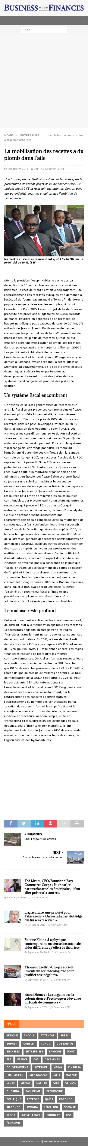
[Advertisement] (44, 81)
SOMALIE (70, 1107)
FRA (8, 1059)
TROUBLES (53, 1115)
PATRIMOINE (54, 1091)
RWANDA (32, 1107)
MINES (10, 1083)
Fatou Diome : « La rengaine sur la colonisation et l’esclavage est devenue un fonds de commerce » (53, 998)
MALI (56, 1075)
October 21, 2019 (36, 925)
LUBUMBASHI (14, 1075)
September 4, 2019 (37, 1007)
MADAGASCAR (38, 1075)
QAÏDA (49, 1099)
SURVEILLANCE (30, 1115)
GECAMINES (52, 1059)
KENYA (58, 1067)
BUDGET (11, 1044)
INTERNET (41, 1067)
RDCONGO (66, 1099)
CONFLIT (29, 1044)
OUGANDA (13, 1091)
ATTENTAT (47, 1035)
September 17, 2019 (38, 980)
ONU (56, 1083)
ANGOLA (29, 1035)
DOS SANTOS (65, 1044)
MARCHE (71, 1075)
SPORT (10, 1115)
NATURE (41, 1083)
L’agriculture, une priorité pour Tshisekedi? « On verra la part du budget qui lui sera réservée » (54, 916)
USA (68, 1115)
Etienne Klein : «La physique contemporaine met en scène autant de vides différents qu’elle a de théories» (53, 944)
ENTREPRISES (34, 1051)
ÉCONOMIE (13, 1123)
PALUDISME (33, 1091)
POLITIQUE (13, 1099)
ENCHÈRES (13, 1051)
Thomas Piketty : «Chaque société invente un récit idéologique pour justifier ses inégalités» (49, 971)
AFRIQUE (12, 1035)
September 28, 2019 (38, 952)
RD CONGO (13, 1107)
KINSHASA (74, 1067)
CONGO (46, 1044)
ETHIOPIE (55, 1051)
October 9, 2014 (18, 169)
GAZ (36, 1059)
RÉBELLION (51, 1107)
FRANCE (22, 1059)
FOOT (71, 1051)
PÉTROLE (33, 1099)
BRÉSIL (64, 1035)
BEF (36, 169)
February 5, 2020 (16, 897)
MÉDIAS (25, 1083)
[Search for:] (44, 29)
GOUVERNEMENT (17, 1067)
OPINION (70, 1083)
